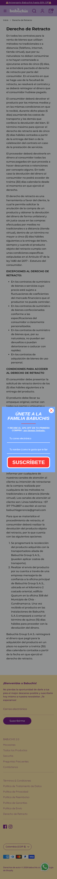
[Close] (51, 410)
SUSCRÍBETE (28, 462)
